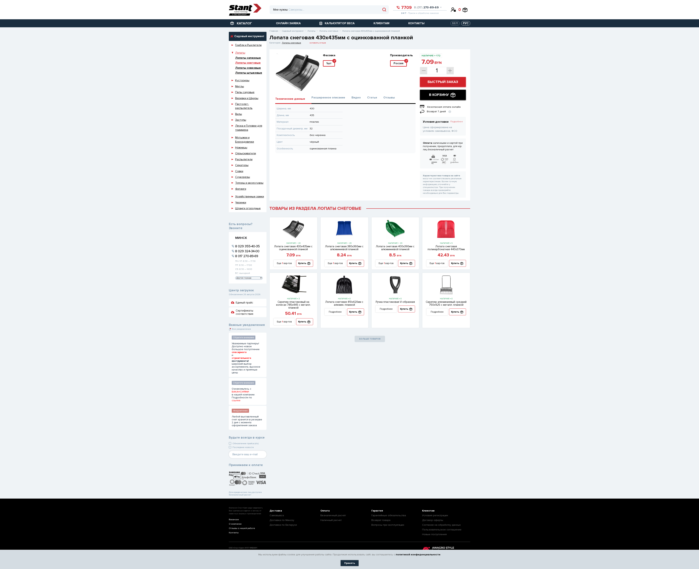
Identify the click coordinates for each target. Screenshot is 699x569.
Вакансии (234, 519)
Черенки (240, 202)
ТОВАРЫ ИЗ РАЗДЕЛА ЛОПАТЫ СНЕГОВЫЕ (315, 208)
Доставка (276, 510)
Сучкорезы (242, 177)
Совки (239, 171)
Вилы (238, 114)
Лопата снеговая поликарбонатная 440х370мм (446, 248)
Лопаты (240, 53)
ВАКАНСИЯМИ (240, 391)
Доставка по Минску (282, 520)
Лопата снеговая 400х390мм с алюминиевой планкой (395, 248)
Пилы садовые (244, 92)
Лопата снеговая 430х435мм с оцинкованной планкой (293, 248)
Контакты (234, 532)
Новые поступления (434, 534)
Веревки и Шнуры (246, 98)
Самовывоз (277, 515)
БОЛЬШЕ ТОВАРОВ (369, 339)
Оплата (325, 510)
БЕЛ (455, 23)
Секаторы (241, 165)
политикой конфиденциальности (418, 554)
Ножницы (241, 147)
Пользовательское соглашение (441, 529)
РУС (466, 23)
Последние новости (243, 447)
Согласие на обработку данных (441, 524)
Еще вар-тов (284, 263)
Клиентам (428, 510)
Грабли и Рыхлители (248, 45)
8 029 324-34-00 (247, 251)
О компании (235, 524)
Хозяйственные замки (249, 196)
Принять (349, 563)
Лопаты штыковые (248, 73)
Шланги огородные (248, 208)
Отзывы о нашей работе (242, 528)
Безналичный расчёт (333, 515)
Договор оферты (432, 520)
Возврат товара (380, 520)
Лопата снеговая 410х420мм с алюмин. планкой (344, 303)
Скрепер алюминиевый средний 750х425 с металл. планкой (446, 303)
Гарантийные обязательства (388, 515)
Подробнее (456, 121)
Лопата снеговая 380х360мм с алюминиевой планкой (344, 248)
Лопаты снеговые (248, 63)
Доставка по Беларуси (283, 524)
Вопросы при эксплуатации (387, 524)
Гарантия (377, 510)
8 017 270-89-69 (246, 256)
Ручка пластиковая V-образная (395, 301)
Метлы (239, 86)
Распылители (243, 159)
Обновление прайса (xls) (245, 443)
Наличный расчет (331, 520)
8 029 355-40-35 (247, 246)
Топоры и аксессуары (249, 183)
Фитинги (240, 189)
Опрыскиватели (245, 153)
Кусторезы (242, 80)
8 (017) (426, 7)
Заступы (240, 120)
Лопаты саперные (248, 58)
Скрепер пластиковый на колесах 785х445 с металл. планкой (293, 304)
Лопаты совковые (248, 68)
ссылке (236, 400)
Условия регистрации (435, 515)
